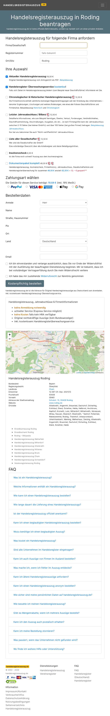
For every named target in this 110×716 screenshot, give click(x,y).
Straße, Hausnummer (17, 218)
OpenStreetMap (89, 372)
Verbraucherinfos (15, 694)
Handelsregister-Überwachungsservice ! (37, 86)
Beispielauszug (66, 80)
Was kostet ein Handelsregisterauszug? (34, 540)
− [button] (10, 339)
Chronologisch (53, 108)
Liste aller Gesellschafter (28, 138)
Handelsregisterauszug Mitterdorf (29, 443)
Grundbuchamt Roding (24, 432)
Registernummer (14, 53)
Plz (7, 225)
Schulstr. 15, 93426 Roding (61, 400)
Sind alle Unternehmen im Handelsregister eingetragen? (43, 549)
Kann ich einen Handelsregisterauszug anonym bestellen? (44, 585)
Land (8, 241)
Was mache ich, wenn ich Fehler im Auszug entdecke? (42, 567)
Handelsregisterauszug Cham (27, 456)
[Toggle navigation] (103, 5)
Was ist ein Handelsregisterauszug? (32, 477)
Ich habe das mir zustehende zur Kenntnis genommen (46, 276)
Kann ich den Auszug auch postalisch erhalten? (38, 621)
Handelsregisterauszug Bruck (27, 453)
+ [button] (10, 334)
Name (9, 210)
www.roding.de (55, 403)
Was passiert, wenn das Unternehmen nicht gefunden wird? (45, 639)
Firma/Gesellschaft (16, 45)
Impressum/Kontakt (16, 691)
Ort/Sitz (10, 60)
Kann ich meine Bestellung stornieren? (33, 630)
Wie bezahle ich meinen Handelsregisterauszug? (39, 603)
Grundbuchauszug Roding (25, 429)
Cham (51, 389)
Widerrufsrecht (49, 276)
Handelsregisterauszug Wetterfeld (29, 439)
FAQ (76, 670)
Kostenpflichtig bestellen (25, 283)
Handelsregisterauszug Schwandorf (29, 460)
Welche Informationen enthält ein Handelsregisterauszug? (44, 486)
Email (8, 256)
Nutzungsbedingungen (18, 701)
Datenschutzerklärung (17, 698)
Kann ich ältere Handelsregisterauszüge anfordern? (41, 576)
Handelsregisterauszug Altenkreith (29, 446)
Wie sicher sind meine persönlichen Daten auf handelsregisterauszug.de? (52, 594)
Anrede (9, 202)
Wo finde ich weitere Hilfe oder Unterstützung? (38, 649)
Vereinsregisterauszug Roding (27, 463)
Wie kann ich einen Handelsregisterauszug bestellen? (42, 495)
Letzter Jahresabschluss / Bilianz (33, 114)
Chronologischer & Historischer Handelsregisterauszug (45, 97)
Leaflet (78, 372)
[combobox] (63, 45)
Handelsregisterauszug (24, 5)
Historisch (38, 108)
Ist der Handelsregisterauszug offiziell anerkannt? (40, 513)
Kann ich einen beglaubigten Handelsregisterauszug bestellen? (47, 522)
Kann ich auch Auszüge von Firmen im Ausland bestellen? (44, 558)
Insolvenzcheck (21, 152)
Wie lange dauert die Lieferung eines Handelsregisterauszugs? (47, 504)
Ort (7, 233)
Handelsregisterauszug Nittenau (28, 449)
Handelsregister (82, 680)
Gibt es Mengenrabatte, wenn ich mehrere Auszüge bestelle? (46, 612)
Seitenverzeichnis (15, 705)
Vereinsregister (48, 673)
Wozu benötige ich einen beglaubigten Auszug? (39, 531)
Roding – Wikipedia (22, 436)
